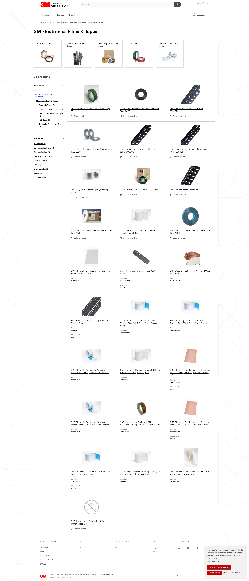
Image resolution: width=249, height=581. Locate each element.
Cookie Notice (213, 561)
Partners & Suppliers (47, 560)
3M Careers (44, 552)
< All (35, 90)
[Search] (177, 4)
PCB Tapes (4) (44, 120)
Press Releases (85, 552)
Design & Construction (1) (44, 156)
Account (201, 15)
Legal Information (56, 574)
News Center (85, 548)
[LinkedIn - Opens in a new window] (179, 548)
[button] (231, 573)
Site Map (156, 552)
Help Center (157, 548)
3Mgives (43, 564)
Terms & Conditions (92, 574)
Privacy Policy (68, 574)
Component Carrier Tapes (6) (51, 109)
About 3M (44, 548)
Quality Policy (79, 574)
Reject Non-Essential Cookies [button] (219, 567)
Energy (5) (38, 165)
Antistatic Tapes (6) (47, 105)
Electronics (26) (40, 161)
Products (45, 15)
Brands (72, 15)
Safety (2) (38, 173)
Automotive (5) (40, 144)
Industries (59, 15)
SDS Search (119, 548)
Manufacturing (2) (41, 169)
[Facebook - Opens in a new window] (197, 548)
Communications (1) (42, 152)
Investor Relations (46, 556)
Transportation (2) (41, 178)
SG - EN (199, 3)
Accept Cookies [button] (214, 573)
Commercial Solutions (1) (44, 148)
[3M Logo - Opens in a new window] (55, 4)
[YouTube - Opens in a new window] (188, 548)
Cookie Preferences (106, 574)
